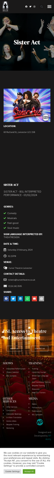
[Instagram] (34, 7)
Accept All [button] (29, 471)
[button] (41, 6)
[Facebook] (26, 7)
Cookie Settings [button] (12, 471)
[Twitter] (30, 7)
